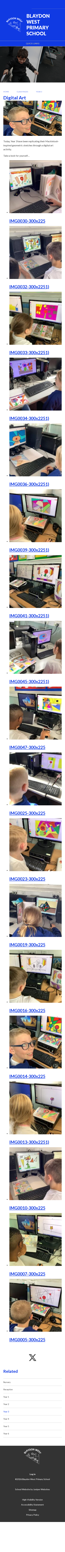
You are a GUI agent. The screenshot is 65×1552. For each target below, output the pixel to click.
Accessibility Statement (32, 1504)
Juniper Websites (41, 1489)
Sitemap (32, 1509)
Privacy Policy (32, 1514)
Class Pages (22, 92)
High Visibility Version (32, 1499)
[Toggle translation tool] (43, 4)
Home (6, 92)
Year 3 (39, 92)
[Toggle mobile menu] (58, 4)
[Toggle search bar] (50, 4)
